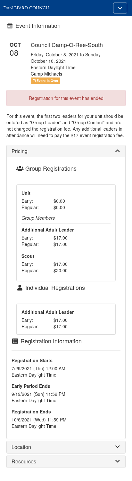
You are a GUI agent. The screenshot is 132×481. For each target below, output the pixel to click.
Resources (24, 461)
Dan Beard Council (26, 8)
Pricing (20, 151)
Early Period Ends (31, 386)
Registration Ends (31, 411)
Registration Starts (32, 360)
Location (21, 447)
